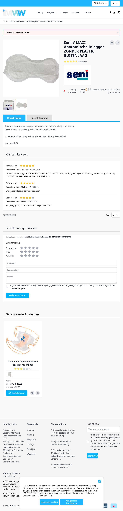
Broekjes (64, 12)
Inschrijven (92, 455)
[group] (75, 61)
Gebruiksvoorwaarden (13, 444)
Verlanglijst (8, 459)
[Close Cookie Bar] (99, 481)
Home (5, 21)
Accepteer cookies (49, 502)
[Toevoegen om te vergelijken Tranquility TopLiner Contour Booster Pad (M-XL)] (37, 393)
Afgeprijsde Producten (13, 450)
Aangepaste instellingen (71, 501)
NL (114, 3)
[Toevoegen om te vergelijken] (117, 42)
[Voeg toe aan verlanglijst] (112, 42)
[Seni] (77, 75)
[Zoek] (110, 12)
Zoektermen (8, 453)
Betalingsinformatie (12, 435)
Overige (87, 12)
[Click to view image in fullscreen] (31, 68)
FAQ (5, 438)
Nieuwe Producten (11, 447)
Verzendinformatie (11, 433)
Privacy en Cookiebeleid (13, 441)
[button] (77, 75)
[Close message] (118, 32)
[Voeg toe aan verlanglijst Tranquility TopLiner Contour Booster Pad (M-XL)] (32, 393)
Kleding (40, 12)
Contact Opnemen (11, 461)
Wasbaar (76, 12)
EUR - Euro (99, 3)
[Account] (114, 12)
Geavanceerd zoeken (12, 456)
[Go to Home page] (14, 12)
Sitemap (30, 430)
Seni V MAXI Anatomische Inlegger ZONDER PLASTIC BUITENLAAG (36, 21)
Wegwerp (51, 12)
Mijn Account (9, 430)
